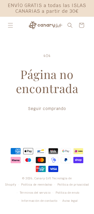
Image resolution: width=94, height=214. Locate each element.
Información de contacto (39, 201)
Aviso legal (70, 201)
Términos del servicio (35, 192)
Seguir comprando (47, 108)
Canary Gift (42, 178)
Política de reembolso (36, 184)
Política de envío (67, 192)
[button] (10, 25)
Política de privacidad (73, 184)
